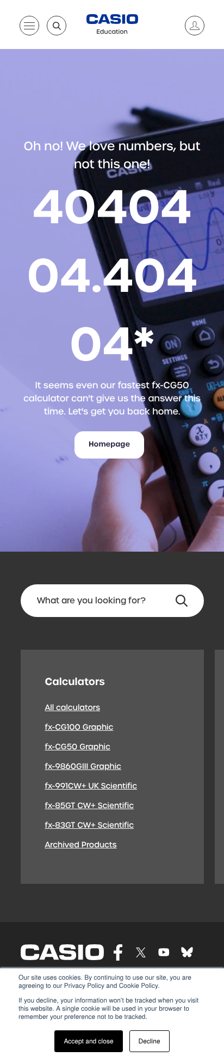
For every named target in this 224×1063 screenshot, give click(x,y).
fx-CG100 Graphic (79, 727)
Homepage (109, 444)
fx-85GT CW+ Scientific (89, 806)
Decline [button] (149, 1041)
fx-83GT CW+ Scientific (89, 825)
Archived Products (81, 845)
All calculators (73, 708)
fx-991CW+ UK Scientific (91, 786)
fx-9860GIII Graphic (83, 767)
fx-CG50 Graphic (77, 747)
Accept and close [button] (88, 1041)
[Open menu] (29, 27)
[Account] (190, 25)
